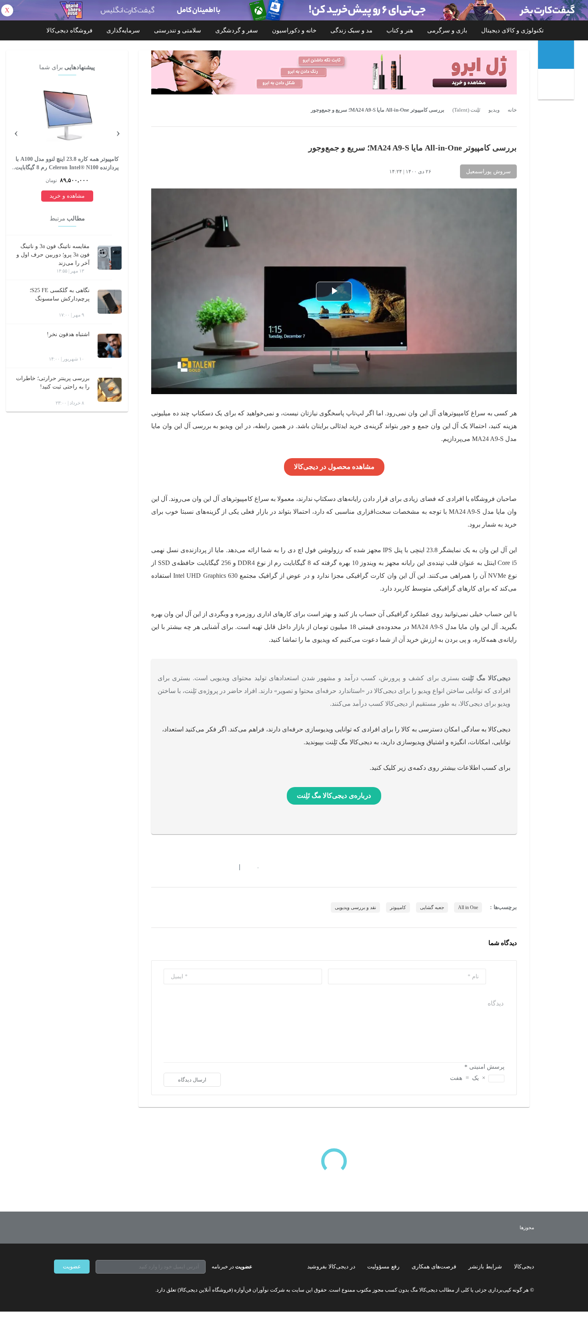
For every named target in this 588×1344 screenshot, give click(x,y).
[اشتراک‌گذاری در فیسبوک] (197, 867)
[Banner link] (294, 10)
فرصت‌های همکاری (434, 1267)
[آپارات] (100, 1290)
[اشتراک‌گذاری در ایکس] (183, 867)
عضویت (72, 1267)
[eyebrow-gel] (334, 72)
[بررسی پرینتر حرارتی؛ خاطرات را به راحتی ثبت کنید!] (110, 390)
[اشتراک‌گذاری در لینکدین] (212, 867)
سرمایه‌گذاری (123, 30)
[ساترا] (497, 1228)
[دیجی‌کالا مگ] (556, 54)
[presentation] (118, 132)
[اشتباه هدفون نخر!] (110, 346)
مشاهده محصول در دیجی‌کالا (334, 467)
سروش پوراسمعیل (488, 171)
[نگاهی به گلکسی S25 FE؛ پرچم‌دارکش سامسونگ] (110, 302)
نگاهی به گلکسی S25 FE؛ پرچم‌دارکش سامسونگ (60, 294)
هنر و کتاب (399, 30)
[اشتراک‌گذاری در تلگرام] (154, 867)
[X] (86, 1290)
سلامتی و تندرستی (177, 30)
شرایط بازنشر (485, 1267)
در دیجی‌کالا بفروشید (331, 1267)
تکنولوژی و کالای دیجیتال (512, 30)
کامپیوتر (398, 907)
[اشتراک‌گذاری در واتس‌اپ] (169, 867)
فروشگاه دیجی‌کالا (69, 30)
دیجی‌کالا (524, 1267)
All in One (468, 907)
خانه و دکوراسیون (294, 30)
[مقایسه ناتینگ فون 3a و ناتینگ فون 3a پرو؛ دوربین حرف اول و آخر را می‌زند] (110, 258)
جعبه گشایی (432, 907)
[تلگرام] (57, 1290)
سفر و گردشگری (236, 30)
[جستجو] (557, 85)
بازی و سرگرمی (447, 30)
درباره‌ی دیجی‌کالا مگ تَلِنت (334, 795)
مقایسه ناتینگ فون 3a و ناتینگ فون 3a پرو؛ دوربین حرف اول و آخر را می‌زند (53, 254)
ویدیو (494, 110)
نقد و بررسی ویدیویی (355, 907)
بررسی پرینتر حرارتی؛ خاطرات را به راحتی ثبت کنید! (53, 382)
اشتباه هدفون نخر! (68, 334)
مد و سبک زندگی (351, 30)
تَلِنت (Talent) (466, 110)
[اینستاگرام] (71, 1290)
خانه (512, 110)
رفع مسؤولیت (383, 1267)
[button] (254, 867)
